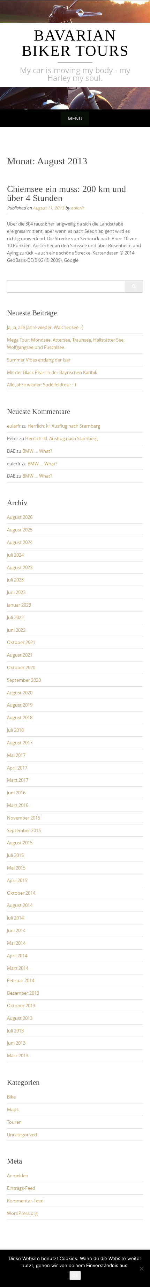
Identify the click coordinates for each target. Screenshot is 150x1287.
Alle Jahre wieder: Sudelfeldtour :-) (41, 384)
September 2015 (24, 830)
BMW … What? (37, 451)
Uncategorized (22, 1134)
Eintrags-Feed (21, 1188)
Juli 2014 (15, 918)
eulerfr (77, 207)
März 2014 (17, 968)
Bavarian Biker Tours (75, 43)
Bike (11, 1097)
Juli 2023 (15, 580)
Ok (75, 1275)
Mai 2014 (16, 943)
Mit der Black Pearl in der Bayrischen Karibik (52, 372)
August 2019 (19, 705)
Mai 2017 (16, 755)
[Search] (134, 286)
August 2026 (19, 517)
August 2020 (19, 692)
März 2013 (17, 1055)
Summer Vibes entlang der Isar (38, 360)
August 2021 (19, 655)
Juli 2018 (15, 730)
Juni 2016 (16, 792)
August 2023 (19, 567)
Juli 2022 (15, 617)
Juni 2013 (16, 1043)
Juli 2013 (15, 1031)
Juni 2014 (16, 930)
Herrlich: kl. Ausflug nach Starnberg (64, 426)
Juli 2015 (15, 855)
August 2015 (19, 842)
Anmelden (17, 1175)
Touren (14, 1122)
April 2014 (17, 955)
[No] (141, 1268)
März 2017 (17, 780)
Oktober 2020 (21, 667)
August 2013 (19, 1018)
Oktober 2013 (21, 1005)
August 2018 (19, 717)
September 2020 (24, 680)
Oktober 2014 (21, 893)
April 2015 (17, 880)
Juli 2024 (15, 555)
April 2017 (17, 768)
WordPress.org (22, 1213)
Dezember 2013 (23, 993)
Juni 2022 (16, 630)
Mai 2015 (16, 868)
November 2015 (23, 818)
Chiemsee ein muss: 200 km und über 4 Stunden (66, 193)
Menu (75, 118)
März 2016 (17, 805)
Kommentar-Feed (25, 1200)
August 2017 (19, 742)
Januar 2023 (19, 605)
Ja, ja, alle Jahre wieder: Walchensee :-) (45, 327)
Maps (12, 1109)
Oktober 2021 (21, 642)
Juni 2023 (16, 592)
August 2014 (19, 905)
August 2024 (19, 542)
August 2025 (19, 530)
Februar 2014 (20, 980)
